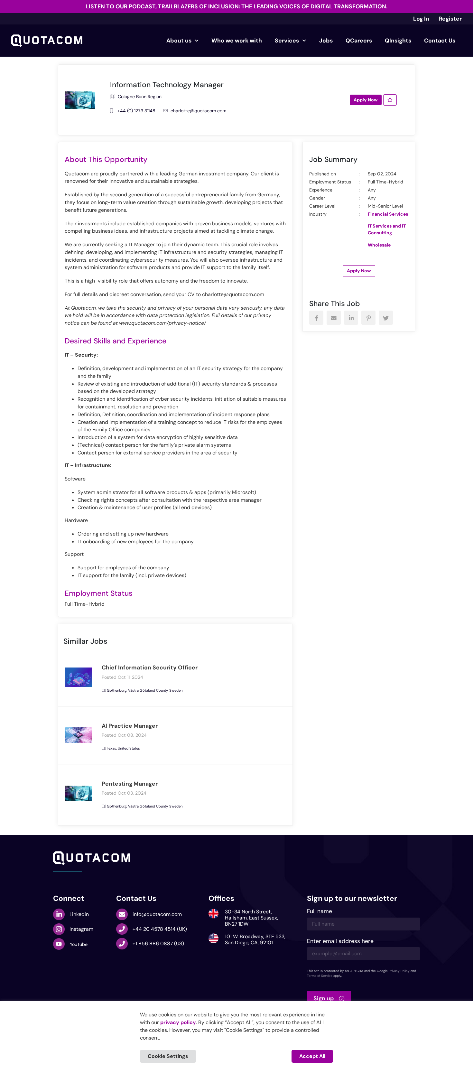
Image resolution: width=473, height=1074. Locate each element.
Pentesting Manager (130, 783)
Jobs (326, 40)
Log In (421, 18)
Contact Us (439, 40)
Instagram (81, 929)
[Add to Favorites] (390, 100)
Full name (319, 912)
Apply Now (366, 100)
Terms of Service (319, 976)
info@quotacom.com (157, 914)
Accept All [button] (312, 1056)
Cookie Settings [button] (168, 1056)
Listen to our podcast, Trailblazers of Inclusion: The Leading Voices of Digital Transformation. (236, 6)
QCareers (359, 40)
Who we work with (236, 40)
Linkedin (79, 914)
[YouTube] (59, 944)
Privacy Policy (399, 971)
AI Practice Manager (130, 725)
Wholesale (379, 245)
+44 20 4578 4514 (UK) (160, 929)
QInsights (398, 40)
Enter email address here (340, 942)
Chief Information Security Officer (150, 667)
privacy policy (178, 1022)
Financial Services (388, 214)
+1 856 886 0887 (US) (158, 943)
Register (450, 18)
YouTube (79, 944)
